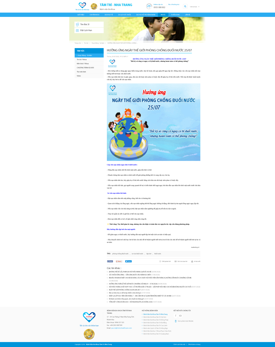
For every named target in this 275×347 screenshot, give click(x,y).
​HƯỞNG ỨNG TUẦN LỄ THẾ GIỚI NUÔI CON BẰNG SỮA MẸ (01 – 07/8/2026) (138, 284)
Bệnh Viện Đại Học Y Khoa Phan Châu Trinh (157, 331)
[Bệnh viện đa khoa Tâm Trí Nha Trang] (82, 6)
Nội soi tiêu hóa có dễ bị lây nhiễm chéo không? (129, 293)
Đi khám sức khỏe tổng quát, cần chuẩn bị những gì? (131, 299)
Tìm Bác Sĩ (84, 24)
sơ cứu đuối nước (137, 254)
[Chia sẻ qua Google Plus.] (119, 261)
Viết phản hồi (166, 261)
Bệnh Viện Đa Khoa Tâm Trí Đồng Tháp (156, 320)
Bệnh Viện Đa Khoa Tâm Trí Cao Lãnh (155, 325)
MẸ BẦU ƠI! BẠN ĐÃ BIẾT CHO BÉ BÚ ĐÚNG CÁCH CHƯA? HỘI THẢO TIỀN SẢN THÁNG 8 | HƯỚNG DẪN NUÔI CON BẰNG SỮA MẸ (150, 279)
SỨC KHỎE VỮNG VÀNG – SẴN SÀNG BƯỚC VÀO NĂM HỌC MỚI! (134, 275)
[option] (137, 30)
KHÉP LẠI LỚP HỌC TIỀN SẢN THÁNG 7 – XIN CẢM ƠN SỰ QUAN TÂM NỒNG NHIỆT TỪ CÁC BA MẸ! (144, 296)
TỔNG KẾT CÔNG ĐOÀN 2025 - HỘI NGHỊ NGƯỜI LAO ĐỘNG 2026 (135, 302)
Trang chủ (78, 43)
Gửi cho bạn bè (182, 261)
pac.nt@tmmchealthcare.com (121, 328)
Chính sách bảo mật (179, 344)
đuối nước (157, 254)
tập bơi (148, 254)
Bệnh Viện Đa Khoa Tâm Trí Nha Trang (155, 314)
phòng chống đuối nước (120, 254)
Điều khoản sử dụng (194, 344)
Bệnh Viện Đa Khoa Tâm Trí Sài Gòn (155, 317)
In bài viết (197, 261)
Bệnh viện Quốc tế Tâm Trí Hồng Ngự (156, 328)
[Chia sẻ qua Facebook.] (110, 261)
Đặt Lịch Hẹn (86, 30)
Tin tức (86, 43)
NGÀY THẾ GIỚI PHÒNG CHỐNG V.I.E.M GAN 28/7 (129, 290)
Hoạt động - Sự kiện (98, 43)
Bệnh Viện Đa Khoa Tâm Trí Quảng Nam (156, 334)
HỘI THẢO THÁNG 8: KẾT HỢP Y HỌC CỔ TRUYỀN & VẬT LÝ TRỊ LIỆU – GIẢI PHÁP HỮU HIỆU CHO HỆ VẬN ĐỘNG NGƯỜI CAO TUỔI (154, 287)
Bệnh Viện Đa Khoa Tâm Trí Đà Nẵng (155, 323)
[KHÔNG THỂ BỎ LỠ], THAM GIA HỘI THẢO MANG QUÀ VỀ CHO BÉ (134, 272)
